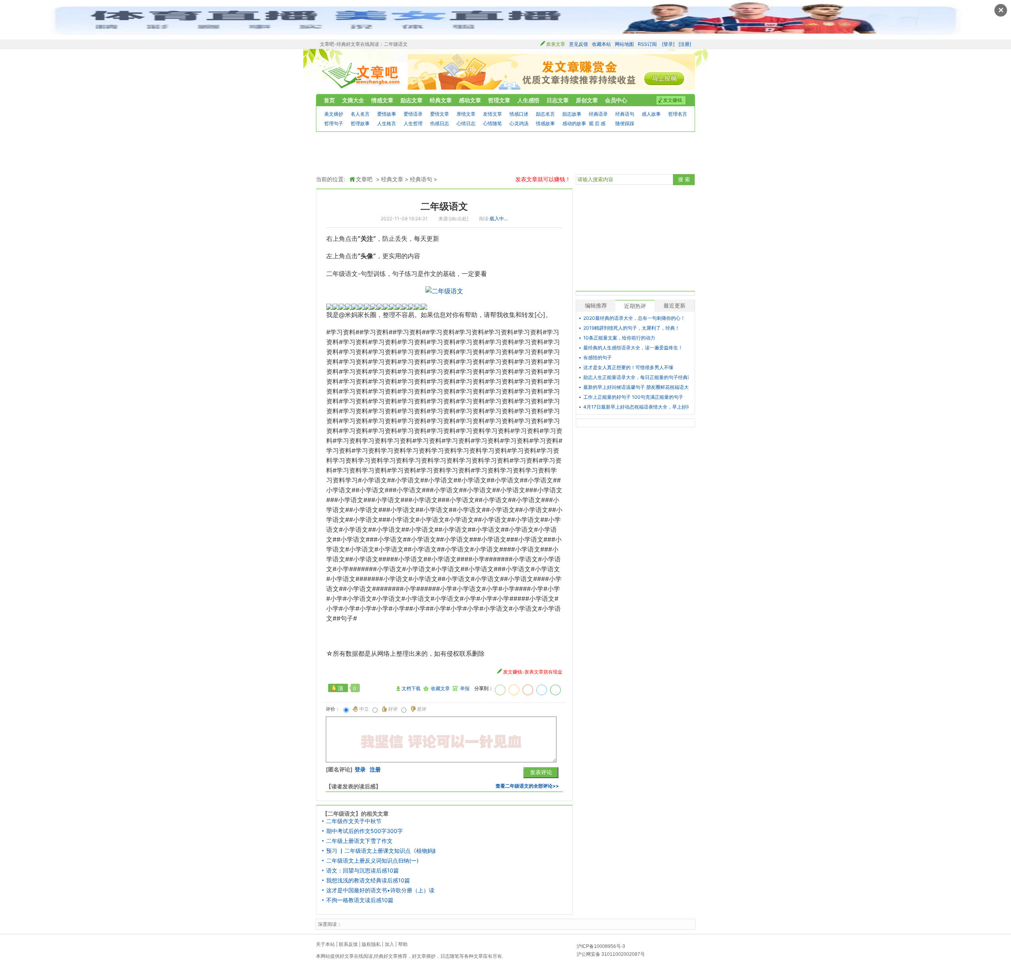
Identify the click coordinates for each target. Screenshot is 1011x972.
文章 (478, 956)
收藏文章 (440, 688)
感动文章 (470, 100)
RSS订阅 (647, 44)
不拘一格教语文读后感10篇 (359, 900)
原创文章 (587, 100)
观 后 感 (597, 123)
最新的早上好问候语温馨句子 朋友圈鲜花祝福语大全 (636, 387)
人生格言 (386, 123)
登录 (360, 769)
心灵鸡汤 (518, 123)
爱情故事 (386, 114)
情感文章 (382, 100)
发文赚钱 (672, 100)
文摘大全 (353, 100)
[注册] (684, 44)
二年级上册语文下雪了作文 (359, 841)
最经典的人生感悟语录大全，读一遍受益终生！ (633, 348)
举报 (465, 688)
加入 (389, 944)
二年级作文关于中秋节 (353, 821)
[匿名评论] (339, 769)
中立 (364, 709)
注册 (375, 769)
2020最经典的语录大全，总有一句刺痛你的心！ (634, 318)
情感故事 (545, 123)
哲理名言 (677, 114)
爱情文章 (439, 114)
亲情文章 (466, 114)
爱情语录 (413, 114)
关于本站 (325, 944)
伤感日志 (439, 123)
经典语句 (624, 114)
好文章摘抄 (424, 956)
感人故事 (651, 114)
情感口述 (518, 114)
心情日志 (466, 123)
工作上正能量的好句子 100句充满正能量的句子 (633, 397)
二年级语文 (444, 206)
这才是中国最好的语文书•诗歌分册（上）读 (380, 890)
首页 (329, 100)
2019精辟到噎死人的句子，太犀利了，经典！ (631, 328)
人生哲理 (413, 123)
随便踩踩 (624, 123)
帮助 (403, 944)
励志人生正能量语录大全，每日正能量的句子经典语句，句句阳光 (636, 377)
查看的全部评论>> (527, 786)
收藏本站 (601, 44)
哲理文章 (499, 100)
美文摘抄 (333, 114)
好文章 (347, 956)
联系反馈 (348, 944)
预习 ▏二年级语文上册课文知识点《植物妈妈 (381, 851)
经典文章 (441, 100)
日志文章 (558, 100)
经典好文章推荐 (390, 956)
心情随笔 (492, 123)
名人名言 (360, 114)
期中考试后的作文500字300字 (364, 831)
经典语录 (598, 114)
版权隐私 (371, 944)
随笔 (454, 956)
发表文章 (555, 44)
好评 (393, 709)
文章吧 (361, 76)
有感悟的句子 (597, 357)
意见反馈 (578, 44)
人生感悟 (528, 100)
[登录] (668, 44)
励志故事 (571, 114)
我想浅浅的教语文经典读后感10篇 (368, 880)
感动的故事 (574, 123)
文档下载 (411, 688)
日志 (445, 956)
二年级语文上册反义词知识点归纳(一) (372, 861)
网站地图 (624, 44)
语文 (351, 274)
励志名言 (545, 114)
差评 (422, 709)
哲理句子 (333, 123)
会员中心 (616, 100)
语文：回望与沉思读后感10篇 (362, 870)
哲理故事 (360, 123)
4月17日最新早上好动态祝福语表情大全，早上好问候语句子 (636, 407)
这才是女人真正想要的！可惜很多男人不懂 (628, 367)
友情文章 (492, 114)
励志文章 (411, 100)
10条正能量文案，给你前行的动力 (619, 338)
